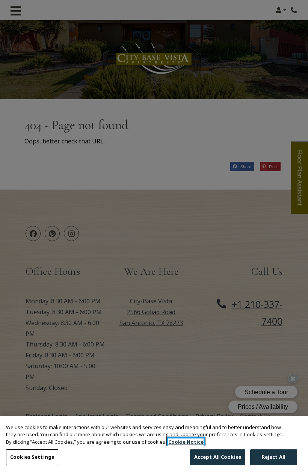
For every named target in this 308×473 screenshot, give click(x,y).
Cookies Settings (32, 456)
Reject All (273, 456)
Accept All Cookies (217, 456)
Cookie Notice (186, 441)
